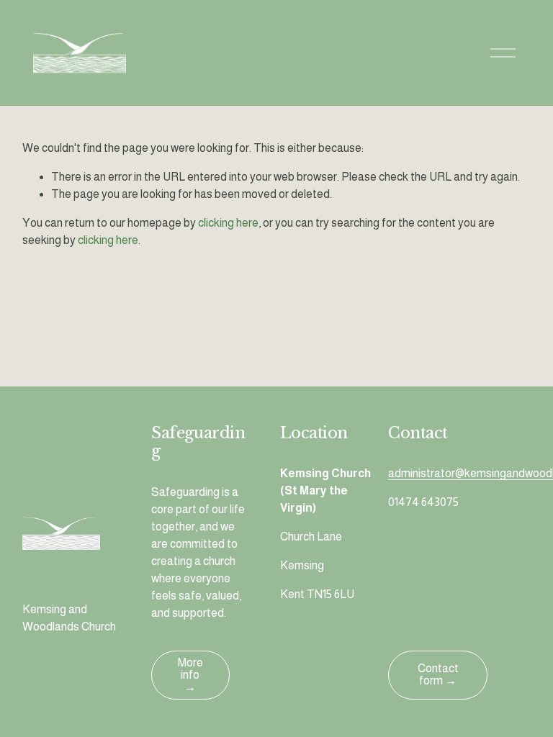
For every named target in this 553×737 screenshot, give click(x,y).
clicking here (228, 223)
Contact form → (438, 674)
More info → (190, 674)
